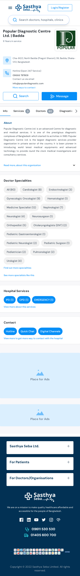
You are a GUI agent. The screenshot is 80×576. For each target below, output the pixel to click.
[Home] (28, 8)
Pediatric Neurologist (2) (22, 243)
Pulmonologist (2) (43, 252)
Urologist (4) (14, 260)
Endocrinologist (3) (60, 189)
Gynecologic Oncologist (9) (23, 198)
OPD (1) (23, 299)
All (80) (11, 189)
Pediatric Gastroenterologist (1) (26, 234)
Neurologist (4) (16, 216)
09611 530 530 (43, 529)
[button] (10, 7)
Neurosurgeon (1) (42, 216)
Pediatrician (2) (16, 252)
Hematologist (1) (57, 198)
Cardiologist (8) (32, 189)
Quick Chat (27, 331)
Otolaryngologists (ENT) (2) (50, 225)
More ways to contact (24, 87)
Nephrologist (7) (53, 207)
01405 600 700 (43, 535)
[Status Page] (58, 519)
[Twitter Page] (43, 519)
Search (23, 96)
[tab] (5, 111)
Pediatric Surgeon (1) (56, 243)
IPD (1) (9, 299)
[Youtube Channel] (36, 519)
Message (61, 96)
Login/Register (60, 7)
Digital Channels (50, 331)
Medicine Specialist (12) (21, 207)
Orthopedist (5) (16, 225)
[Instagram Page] (51, 519)
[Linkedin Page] (29, 519)
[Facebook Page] (21, 519)
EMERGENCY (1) (43, 299)
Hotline (10, 331)
